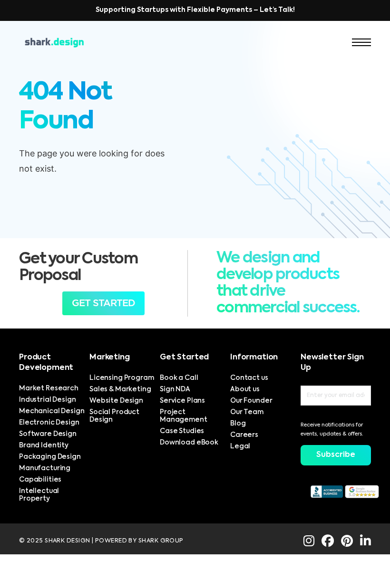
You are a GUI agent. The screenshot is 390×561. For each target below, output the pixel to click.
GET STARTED (103, 303)
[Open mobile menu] (361, 42)
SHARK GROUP (161, 541)
